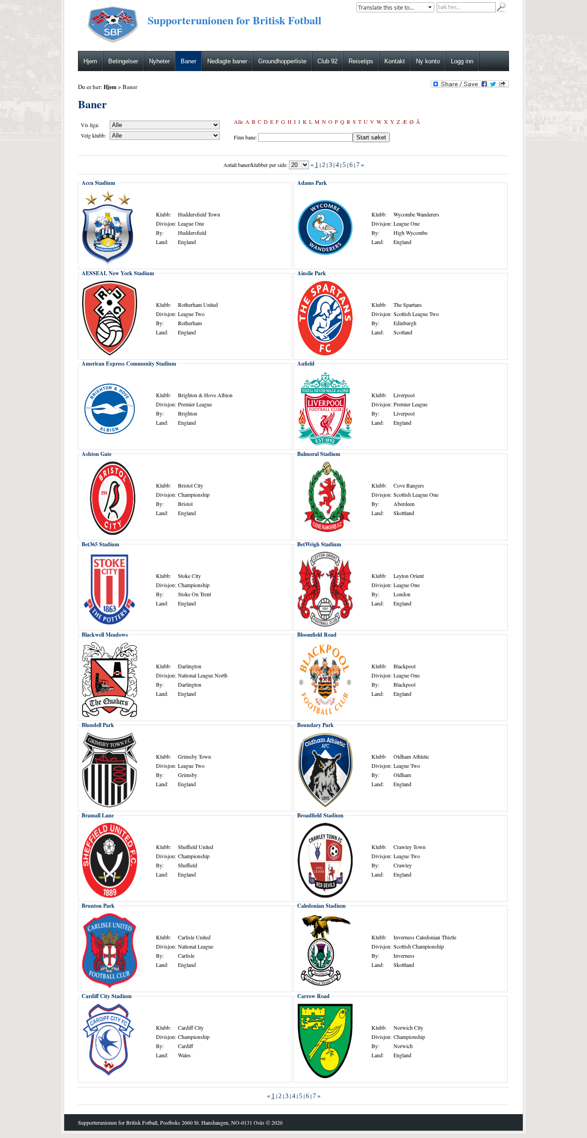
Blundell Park (98, 725)
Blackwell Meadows (105, 634)
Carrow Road (313, 996)
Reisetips (361, 61)
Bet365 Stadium (100, 544)
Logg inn (462, 61)
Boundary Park (315, 725)
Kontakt (394, 61)
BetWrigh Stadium (319, 544)
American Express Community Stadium (129, 363)
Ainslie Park (311, 273)
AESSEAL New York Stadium (118, 273)
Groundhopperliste (282, 61)
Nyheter (159, 61)
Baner (188, 61)
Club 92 (327, 61)
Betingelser (123, 61)
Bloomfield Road (317, 634)
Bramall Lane (98, 815)
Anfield (306, 363)
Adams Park (312, 183)
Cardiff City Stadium (107, 996)
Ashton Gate (96, 454)
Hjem (90, 61)
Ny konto (428, 61)
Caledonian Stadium (321, 906)
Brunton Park (98, 906)
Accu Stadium (98, 183)
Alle (238, 121)
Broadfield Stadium (320, 815)
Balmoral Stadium (318, 454)
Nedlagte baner (227, 61)
